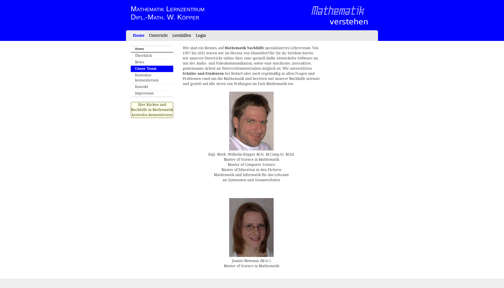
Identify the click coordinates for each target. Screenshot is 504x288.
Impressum (144, 93)
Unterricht (158, 35)
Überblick (143, 56)
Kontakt (141, 87)
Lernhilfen (181, 35)
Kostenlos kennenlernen (147, 77)
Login (201, 35)
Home (139, 35)
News (139, 62)
